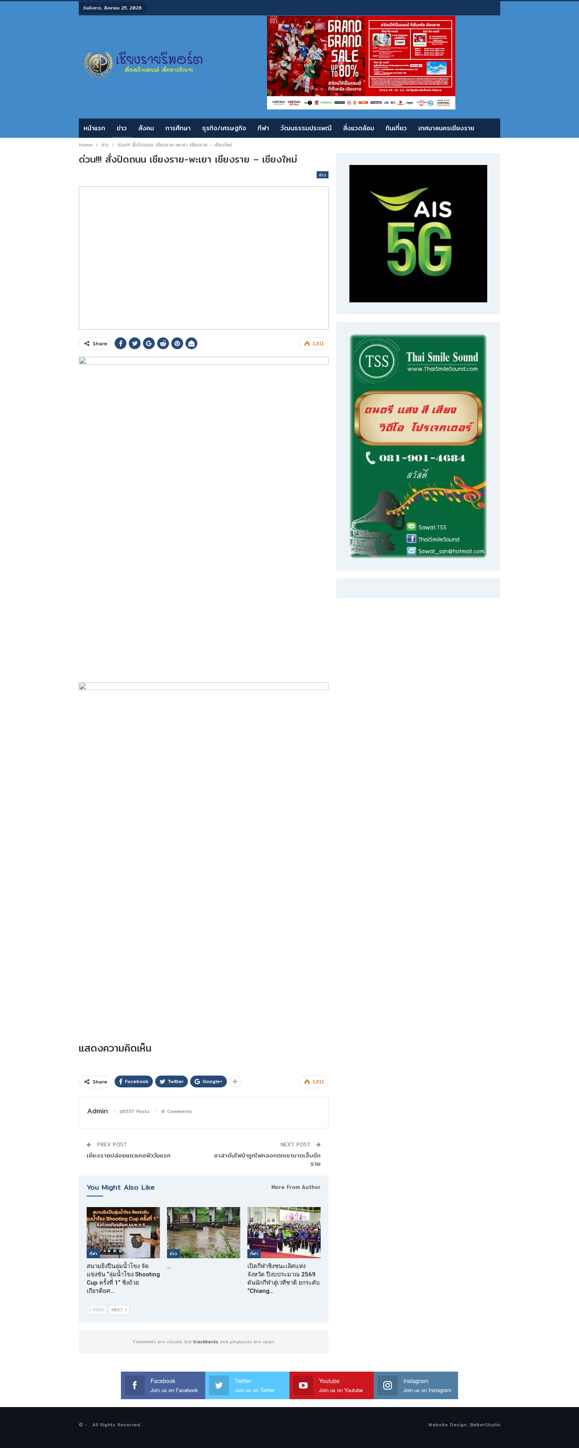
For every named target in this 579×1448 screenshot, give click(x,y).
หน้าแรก (94, 128)
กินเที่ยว (396, 128)
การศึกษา (178, 128)
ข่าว (122, 128)
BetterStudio (485, 1424)
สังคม (146, 128)
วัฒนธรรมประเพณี (306, 128)
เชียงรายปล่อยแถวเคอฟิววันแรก (129, 1155)
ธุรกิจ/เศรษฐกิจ (224, 128)
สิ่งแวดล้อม (358, 128)
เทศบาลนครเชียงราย (446, 128)
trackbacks (205, 1341)
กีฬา (263, 128)
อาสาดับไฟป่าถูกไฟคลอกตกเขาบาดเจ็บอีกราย (267, 1159)
